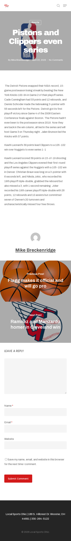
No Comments (56, 60)
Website (9, 439)
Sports (35, 22)
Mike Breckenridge (20, 60)
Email (8, 422)
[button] (65, 5)
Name (8, 405)
